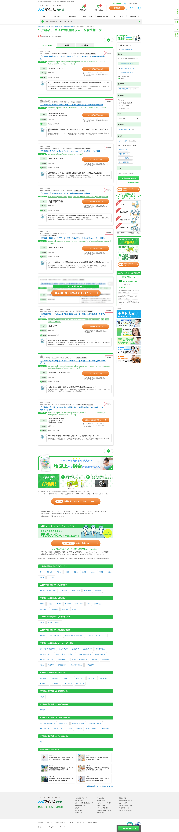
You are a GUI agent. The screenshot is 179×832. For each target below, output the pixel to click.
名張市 (93, 572)
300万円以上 (43, 678)
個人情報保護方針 (92, 822)
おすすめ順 (48, 45)
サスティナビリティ (61, 822)
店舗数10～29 (87, 649)
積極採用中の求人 (76, 665)
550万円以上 (104, 678)
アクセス (49, 822)
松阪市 (67, 572)
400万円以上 (68, 678)
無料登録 (117, 8)
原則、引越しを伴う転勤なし (65, 654)
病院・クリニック (55, 635)
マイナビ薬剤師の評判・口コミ (127, 810)
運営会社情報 (100, 813)
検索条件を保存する (133, 182)
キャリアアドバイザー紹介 (104, 803)
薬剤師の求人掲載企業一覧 (104, 810)
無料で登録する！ (77, 543)
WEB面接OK (90, 665)
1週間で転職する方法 (124, 808)
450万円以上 (80, 678)
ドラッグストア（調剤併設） (74, 635)
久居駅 (74, 609)
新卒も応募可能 (100, 654)
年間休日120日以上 (46, 654)
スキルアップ (63, 649)
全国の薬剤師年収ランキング (126, 805)
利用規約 (77, 808)
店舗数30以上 (100, 649)
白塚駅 (59, 604)
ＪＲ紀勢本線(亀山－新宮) (48, 590)
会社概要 (40, 822)
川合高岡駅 (97, 604)
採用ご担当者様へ (118, 3)
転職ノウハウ (87, 16)
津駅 (88, 604)
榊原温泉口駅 (44, 609)
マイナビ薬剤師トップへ (81, 798)
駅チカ (42, 665)
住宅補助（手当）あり (47, 659)
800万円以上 (80, 683)
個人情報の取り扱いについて (82, 805)
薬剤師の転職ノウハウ (125, 798)
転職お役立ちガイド (103, 16)
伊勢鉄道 (98, 590)
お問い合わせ (78, 810)
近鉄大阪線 (87, 590)
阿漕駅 (42, 604)
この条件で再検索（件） (128, 178)
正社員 (42, 622)
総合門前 (94, 659)
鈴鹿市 (84, 572)
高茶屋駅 (68, 604)
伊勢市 (59, 572)
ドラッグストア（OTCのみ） (96, 635)
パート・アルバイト (54, 622)
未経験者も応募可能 (84, 654)
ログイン (133, 8)
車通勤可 (51, 665)
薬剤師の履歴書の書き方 (125, 800)
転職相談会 (72, 16)
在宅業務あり (62, 665)
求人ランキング (119, 16)
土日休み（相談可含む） (79, 659)
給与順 (86, 45)
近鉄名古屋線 (76, 590)
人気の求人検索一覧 (102, 808)
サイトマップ (78, 813)
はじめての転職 (123, 803)
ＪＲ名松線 (63, 590)
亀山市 (109, 572)
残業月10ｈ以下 (63, 659)
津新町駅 (55, 609)
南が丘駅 (65, 609)
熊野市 (42, 577)
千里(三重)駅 (79, 604)
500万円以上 (92, 678)
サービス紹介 (56, 16)
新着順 (67, 45)
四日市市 (49, 572)
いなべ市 (51, 577)
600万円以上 (43, 683)
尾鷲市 (101, 572)
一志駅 (50, 604)
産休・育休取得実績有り (47, 649)
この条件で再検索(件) (128, 828)
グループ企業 (80, 822)
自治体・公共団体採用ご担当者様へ (84, 803)
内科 (41, 742)
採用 (71, 822)
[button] (108, 53)
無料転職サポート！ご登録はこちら (75, 501)
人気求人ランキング (102, 805)
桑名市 (76, 572)
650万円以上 (56, 683)
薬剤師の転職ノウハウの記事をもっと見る (100, 786)
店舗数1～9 (75, 649)
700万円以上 (68, 683)
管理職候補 (105, 659)
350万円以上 (56, 678)
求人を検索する (134, 16)
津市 (41, 572)
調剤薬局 (42, 635)
